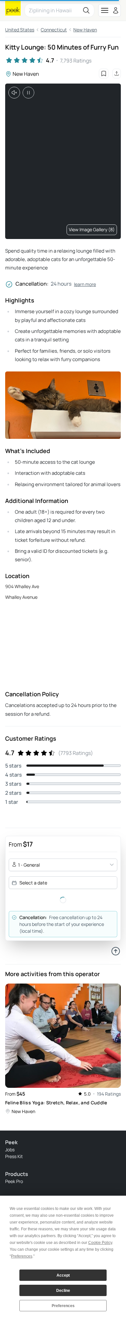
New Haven (85, 30)
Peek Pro (14, 1181)
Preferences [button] (21, 1256)
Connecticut (54, 30)
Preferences (63, 1306)
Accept (63, 1275)
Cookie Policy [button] (100, 1242)
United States (19, 30)
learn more (85, 284)
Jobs (10, 1149)
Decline (63, 1290)
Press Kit (14, 1156)
